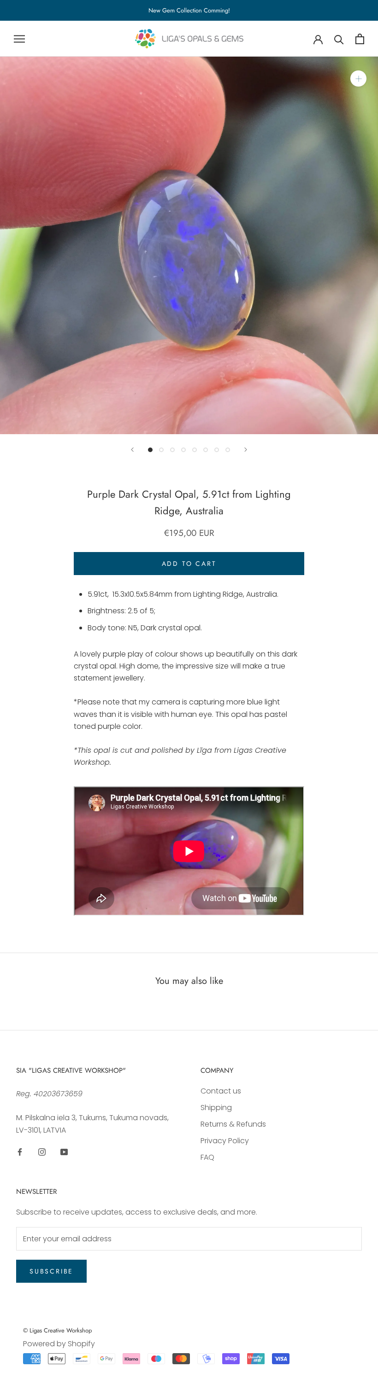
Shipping (216, 1107)
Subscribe (51, 1271)
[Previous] (132, 450)
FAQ (207, 1157)
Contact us (221, 1091)
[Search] (339, 39)
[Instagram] (42, 1151)
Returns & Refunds (233, 1124)
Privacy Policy (225, 1140)
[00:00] (189, 245)
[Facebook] (20, 1151)
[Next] (245, 450)
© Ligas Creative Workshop (57, 1330)
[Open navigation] (19, 39)
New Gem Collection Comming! (189, 10)
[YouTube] (64, 1151)
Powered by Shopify (59, 1343)
